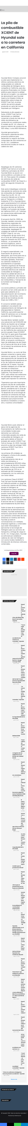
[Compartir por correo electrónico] (7, 562)
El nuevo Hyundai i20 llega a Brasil (23, 804)
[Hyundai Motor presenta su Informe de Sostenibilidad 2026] (11, 728)
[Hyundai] (14, 7)
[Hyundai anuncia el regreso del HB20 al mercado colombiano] (11, 767)
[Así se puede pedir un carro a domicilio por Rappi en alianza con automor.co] (11, 1039)
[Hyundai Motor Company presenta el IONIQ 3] (11, 1006)
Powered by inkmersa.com (14, 1115)
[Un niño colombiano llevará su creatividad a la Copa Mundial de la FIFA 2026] (11, 839)
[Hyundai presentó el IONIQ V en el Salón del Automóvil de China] (11, 1022)
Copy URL (14, 553)
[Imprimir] (11, 562)
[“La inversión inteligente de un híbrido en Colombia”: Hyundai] (11, 691)
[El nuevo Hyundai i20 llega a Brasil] (11, 805)
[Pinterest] (19, 559)
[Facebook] (4, 559)
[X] (7, 559)
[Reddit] (22, 559)
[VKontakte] (4, 562)
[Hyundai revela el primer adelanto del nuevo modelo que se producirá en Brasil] (11, 858)
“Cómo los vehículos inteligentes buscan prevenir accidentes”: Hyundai (13, 1073)
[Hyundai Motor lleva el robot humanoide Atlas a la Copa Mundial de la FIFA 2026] (11, 709)
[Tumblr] (15, 559)
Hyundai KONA (14, 574)
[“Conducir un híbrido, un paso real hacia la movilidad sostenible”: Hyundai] (11, 1058)
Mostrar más (14, 1079)
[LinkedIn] (11, 559)
